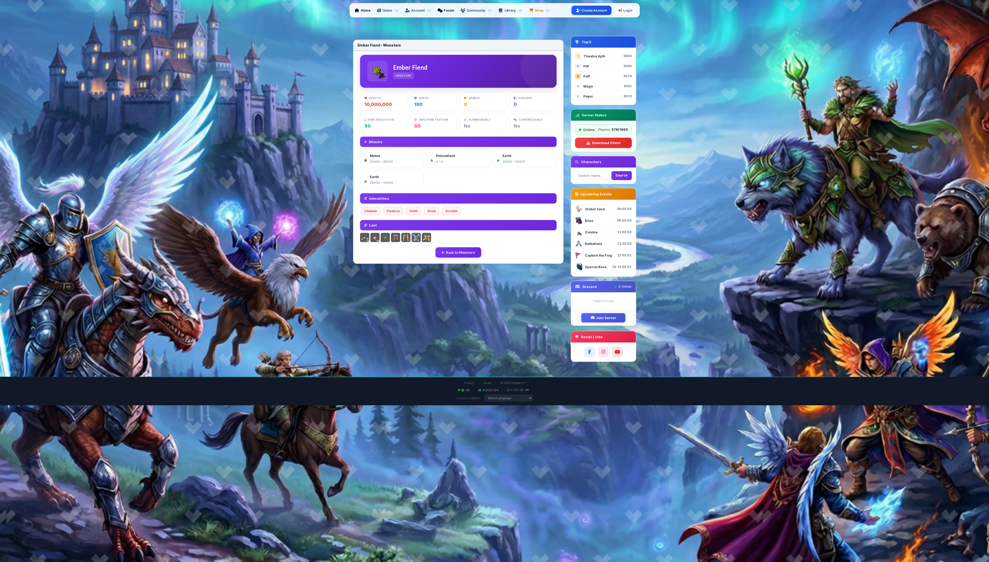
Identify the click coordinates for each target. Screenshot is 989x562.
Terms (487, 383)
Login (628, 10)
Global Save (595, 209)
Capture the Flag (598, 255)
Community (476, 10)
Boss (589, 220)
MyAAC (475, 398)
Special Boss (596, 267)
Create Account (594, 10)
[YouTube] (617, 352)
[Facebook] (589, 352)
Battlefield (593, 244)
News (387, 10)
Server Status (594, 115)
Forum (449, 10)
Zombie (591, 232)
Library (510, 10)
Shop (539, 10)
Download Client (606, 143)
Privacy (469, 383)
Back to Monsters (460, 252)
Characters (591, 162)
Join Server (606, 318)
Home (366, 10)
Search (622, 175)
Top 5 (587, 42)
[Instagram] (603, 352)
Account (418, 10)
